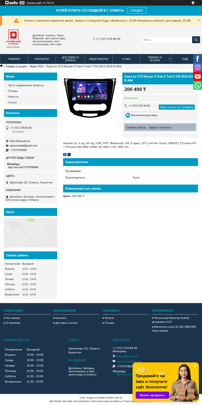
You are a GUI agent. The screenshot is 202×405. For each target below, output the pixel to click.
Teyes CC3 (36, 66)
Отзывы (13, 90)
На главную (13, 317)
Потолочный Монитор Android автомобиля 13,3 (170, 319)
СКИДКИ (136, 10)
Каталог (109, 317)
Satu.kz (118, 397)
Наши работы (98, 59)
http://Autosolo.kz (20, 141)
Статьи (12, 102)
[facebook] (64, 155)
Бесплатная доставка (144, 115)
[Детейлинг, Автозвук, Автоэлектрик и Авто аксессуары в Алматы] (14, 50)
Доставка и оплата (70, 59)
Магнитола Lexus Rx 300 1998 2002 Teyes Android (174, 328)
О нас (127, 59)
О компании (13, 322)
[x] (69, 155)
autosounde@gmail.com (23, 145)
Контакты (42, 59)
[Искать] (196, 39)
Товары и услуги (155, 59)
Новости (13, 96)
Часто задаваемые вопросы (26, 85)
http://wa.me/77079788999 (23, 167)
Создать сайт (34, 2)
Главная (14, 59)
